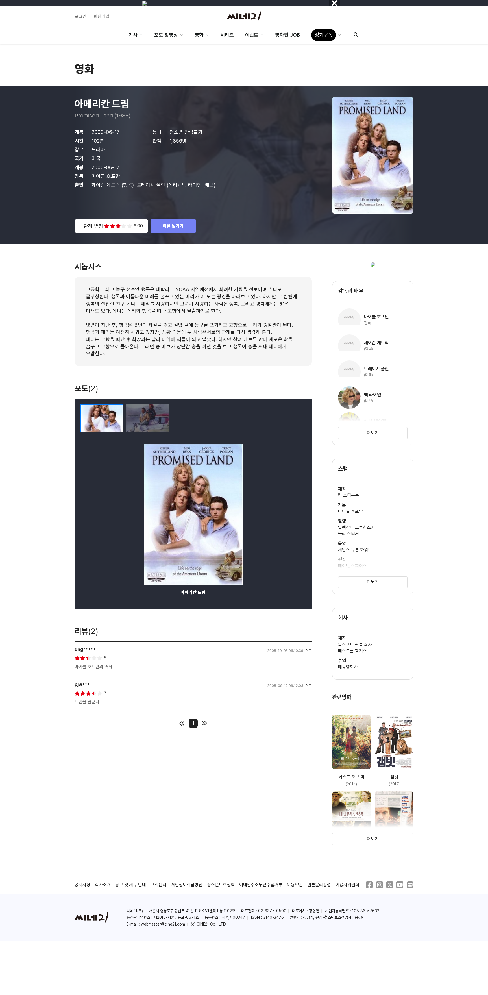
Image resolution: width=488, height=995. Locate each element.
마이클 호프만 (106, 176)
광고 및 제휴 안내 (130, 884)
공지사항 (82, 884)
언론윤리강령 (319, 884)
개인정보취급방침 (186, 884)
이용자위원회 (347, 884)
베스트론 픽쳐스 (352, 651)
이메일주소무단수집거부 (261, 884)
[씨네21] (244, 16)
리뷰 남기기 (173, 225)
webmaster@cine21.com (163, 924)
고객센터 (158, 884)
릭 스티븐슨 (348, 495)
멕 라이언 (192, 185)
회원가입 (101, 16)
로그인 (80, 16)
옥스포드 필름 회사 (355, 644)
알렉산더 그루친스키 (356, 527)
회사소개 (103, 884)
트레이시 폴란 (152, 185)
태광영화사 (348, 667)
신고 (309, 650)
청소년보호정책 (221, 884)
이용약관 (295, 884)
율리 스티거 (348, 533)
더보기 (373, 433)
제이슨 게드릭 (106, 185)
